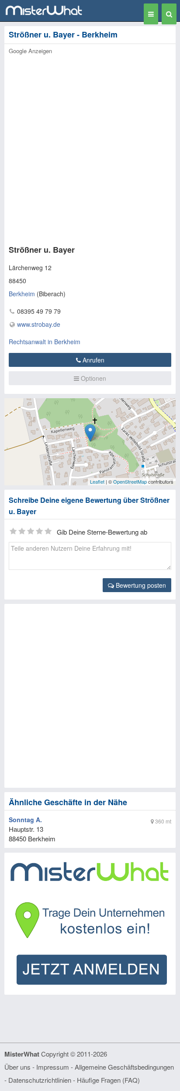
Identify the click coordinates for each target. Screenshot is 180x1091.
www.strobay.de (38, 324)
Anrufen (92, 360)
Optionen (92, 378)
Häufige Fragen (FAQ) (108, 1079)
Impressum (52, 1066)
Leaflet (97, 481)
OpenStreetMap (130, 481)
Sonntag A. (25, 819)
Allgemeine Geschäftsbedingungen (124, 1066)
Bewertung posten (140, 585)
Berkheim (22, 293)
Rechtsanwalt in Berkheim (44, 341)
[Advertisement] (90, 147)
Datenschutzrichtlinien (39, 1079)
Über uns (17, 1066)
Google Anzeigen (30, 51)
